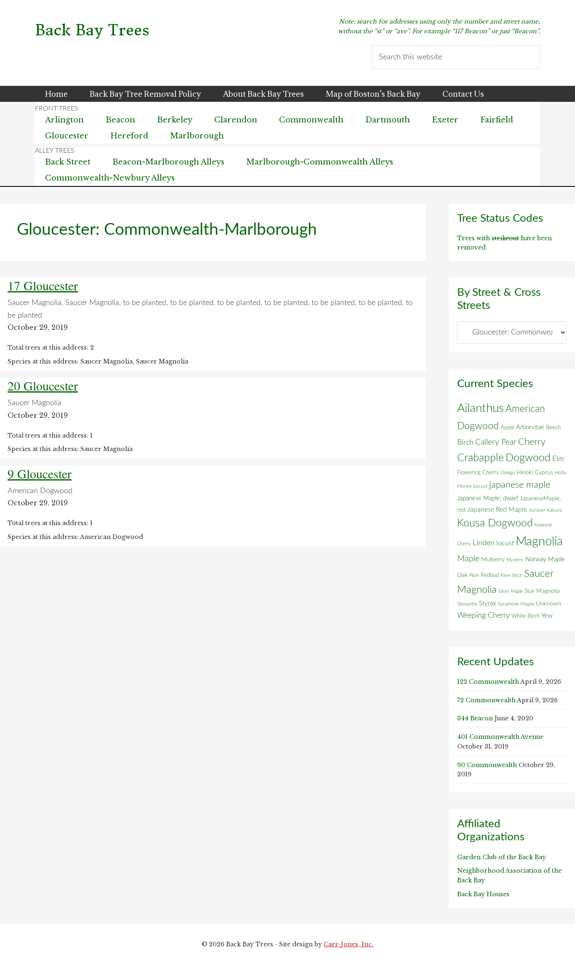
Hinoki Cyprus (534, 472)
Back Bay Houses (483, 894)
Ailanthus (480, 408)
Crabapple (480, 457)
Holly (561, 472)
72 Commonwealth (486, 700)
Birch (465, 442)
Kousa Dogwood (495, 523)
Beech (553, 427)
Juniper (537, 510)
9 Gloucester (40, 473)
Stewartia (467, 604)
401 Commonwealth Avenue (500, 737)
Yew (546, 616)
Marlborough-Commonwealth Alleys (319, 162)
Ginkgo (508, 472)
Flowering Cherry (478, 472)
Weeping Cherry (483, 615)
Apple (507, 427)
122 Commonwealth (488, 681)
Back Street (68, 162)
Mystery (515, 560)
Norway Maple (545, 559)
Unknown (548, 604)
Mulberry (493, 560)
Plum (474, 575)
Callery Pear (495, 442)
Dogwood (528, 458)
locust (505, 543)
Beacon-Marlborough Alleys (168, 162)
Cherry (532, 441)
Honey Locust (472, 486)
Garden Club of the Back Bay (501, 857)
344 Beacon (475, 718)
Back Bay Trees (92, 30)
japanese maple (519, 484)
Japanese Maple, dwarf (487, 498)
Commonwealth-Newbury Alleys (110, 178)
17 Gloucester (43, 285)
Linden (484, 543)
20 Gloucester (43, 385)
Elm (558, 458)
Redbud (490, 575)
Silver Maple (510, 591)
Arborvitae (530, 427)
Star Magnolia (542, 591)
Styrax (487, 603)
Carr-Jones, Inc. (348, 944)
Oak (462, 575)
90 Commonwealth (487, 765)
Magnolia (539, 541)
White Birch (525, 616)
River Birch (511, 575)
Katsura (554, 510)
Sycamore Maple (516, 604)
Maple (468, 559)
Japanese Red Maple (497, 509)
